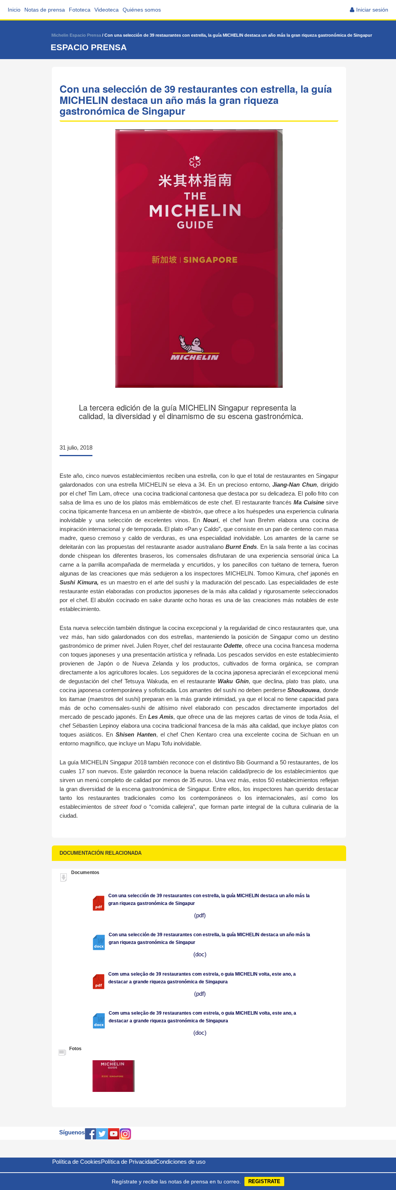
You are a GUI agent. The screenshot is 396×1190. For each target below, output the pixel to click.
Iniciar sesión (372, 10)
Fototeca (79, 10)
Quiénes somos (142, 10)
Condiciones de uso (180, 1161)
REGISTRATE (264, 1181)
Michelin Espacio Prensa (76, 35)
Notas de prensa (44, 10)
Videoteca (106, 10)
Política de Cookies (76, 1161)
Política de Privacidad (128, 1161)
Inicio (14, 10)
